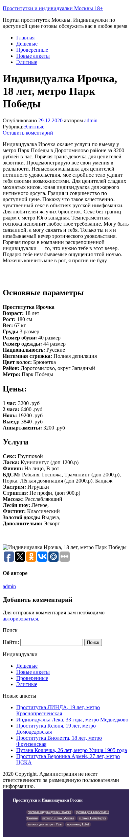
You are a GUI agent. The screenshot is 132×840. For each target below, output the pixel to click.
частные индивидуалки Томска (49, 812)
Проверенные (32, 50)
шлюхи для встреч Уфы (45, 824)
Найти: (11, 642)
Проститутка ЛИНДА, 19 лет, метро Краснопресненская (58, 710)
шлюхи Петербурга (92, 818)
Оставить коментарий (28, 133)
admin (90, 120)
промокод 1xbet (78, 824)
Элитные (26, 62)
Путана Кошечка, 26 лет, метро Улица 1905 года (71, 750)
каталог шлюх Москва (58, 818)
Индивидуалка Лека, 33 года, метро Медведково (72, 719)
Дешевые (27, 44)
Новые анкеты (33, 56)
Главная (25, 37)
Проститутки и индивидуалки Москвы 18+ (53, 8)
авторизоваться (20, 619)
